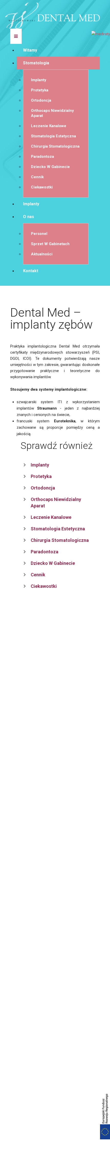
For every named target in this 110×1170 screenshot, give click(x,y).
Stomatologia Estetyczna (53, 136)
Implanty (38, 80)
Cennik (37, 177)
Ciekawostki (42, 187)
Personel (39, 233)
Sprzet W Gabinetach (50, 244)
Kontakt (30, 270)
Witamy (30, 50)
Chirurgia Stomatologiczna (55, 146)
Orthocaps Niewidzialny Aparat (52, 113)
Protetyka (39, 90)
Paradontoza (42, 156)
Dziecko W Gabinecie (50, 166)
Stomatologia (36, 63)
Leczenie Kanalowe (48, 126)
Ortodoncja (41, 100)
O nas (28, 216)
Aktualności (41, 254)
